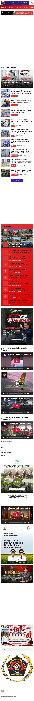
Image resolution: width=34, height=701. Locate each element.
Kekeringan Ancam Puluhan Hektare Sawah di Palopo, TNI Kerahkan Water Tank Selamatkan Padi (19, 264)
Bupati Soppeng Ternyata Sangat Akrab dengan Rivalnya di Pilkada (21, 171)
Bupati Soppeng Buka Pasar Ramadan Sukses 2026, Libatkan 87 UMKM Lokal (21, 141)
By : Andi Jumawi (6, 452)
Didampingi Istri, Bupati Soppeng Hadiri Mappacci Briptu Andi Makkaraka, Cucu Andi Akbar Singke (19, 270)
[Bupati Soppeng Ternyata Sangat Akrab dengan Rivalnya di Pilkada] (5, 173)
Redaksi (3, 450)
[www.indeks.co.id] (15, 2)
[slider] (16, 393)
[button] (32, 3)
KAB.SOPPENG (6, 78)
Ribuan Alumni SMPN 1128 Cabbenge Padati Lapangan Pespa (21, 111)
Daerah (13, 125)
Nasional (13, 145)
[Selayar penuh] (30, 368)
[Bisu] (28, 368)
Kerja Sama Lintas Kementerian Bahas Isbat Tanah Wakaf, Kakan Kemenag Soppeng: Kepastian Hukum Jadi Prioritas (19, 282)
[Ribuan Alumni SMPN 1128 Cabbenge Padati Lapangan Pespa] (5, 113)
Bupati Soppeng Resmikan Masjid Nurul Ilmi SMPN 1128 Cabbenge (21, 101)
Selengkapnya (17, 180)
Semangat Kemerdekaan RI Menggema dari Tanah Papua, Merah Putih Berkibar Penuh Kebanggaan (20, 289)
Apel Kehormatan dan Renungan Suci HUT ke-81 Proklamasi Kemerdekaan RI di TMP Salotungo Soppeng (20, 251)
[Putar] (3, 368)
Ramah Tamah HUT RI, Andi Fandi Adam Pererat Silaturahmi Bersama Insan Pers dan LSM (19, 295)
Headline (3, 447)
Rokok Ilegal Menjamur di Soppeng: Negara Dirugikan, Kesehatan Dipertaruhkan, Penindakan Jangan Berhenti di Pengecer (19, 257)
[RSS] (2, 691)
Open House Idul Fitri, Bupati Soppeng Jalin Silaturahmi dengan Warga (21, 121)
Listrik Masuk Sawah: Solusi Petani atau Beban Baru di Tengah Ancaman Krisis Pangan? (19, 301)
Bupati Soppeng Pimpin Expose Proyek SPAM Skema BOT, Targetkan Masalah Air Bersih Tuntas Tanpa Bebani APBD (22, 162)
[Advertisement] (17, 47)
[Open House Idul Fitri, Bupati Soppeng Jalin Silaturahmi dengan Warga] (5, 123)
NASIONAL (4, 445)
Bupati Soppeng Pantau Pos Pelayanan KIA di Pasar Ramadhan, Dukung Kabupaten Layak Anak (21, 131)
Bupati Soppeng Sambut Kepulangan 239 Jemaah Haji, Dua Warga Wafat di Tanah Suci (16, 81)
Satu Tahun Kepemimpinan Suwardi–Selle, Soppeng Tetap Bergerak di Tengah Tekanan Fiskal (21, 151)
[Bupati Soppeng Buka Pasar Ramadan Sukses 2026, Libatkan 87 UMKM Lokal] (5, 143)
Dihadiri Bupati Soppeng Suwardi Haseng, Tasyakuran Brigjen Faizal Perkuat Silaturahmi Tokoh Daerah (21, 91)
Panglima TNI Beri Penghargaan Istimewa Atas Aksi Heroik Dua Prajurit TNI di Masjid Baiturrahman (19, 276)
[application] (17, 361)
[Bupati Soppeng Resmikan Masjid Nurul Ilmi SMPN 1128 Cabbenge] (5, 103)
